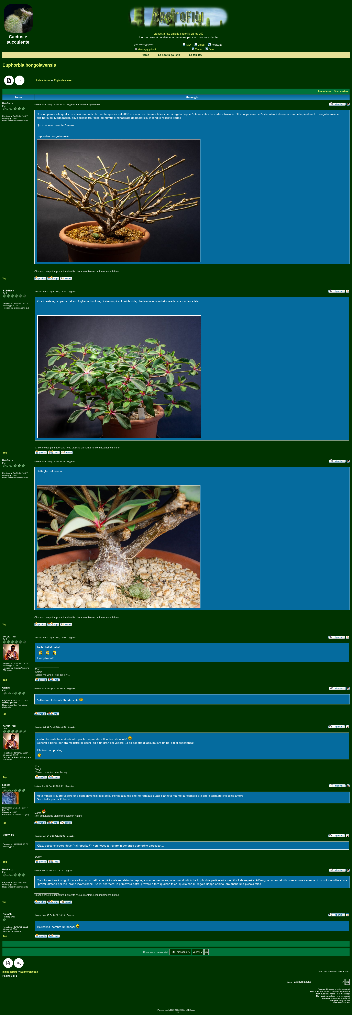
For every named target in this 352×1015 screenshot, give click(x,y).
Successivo (341, 91)
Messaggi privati (147, 49)
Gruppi (201, 44)
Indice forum (43, 80)
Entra (211, 49)
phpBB (170, 1010)
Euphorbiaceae (63, 80)
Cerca (198, 49)
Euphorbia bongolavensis (29, 65)
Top (4, 278)
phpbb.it (176, 1012)
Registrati (216, 44)
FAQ (188, 44)
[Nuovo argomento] (9, 80)
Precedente (324, 91)
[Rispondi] (19, 80)
